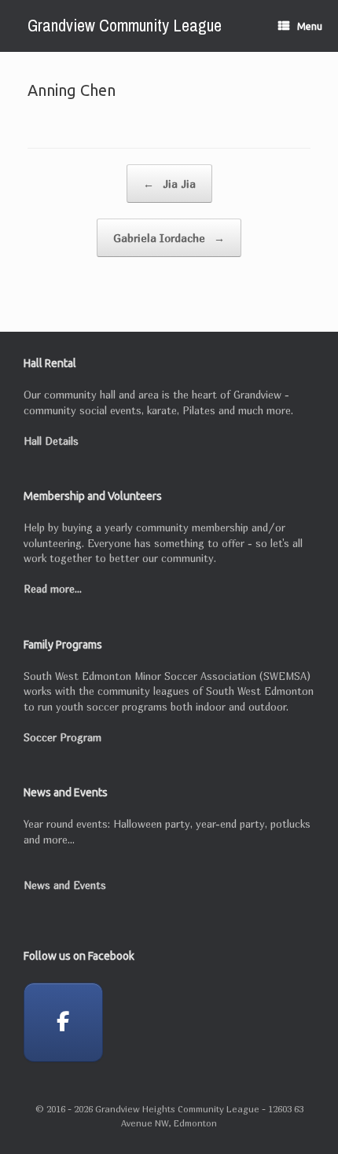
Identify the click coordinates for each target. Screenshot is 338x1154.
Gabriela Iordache (169, 237)
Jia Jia (169, 183)
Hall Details (51, 441)
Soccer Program (62, 737)
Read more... (53, 589)
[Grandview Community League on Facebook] (63, 1022)
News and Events (65, 885)
